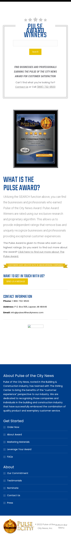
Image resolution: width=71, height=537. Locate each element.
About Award (14, 434)
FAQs (10, 456)
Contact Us (13, 495)
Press (10, 502)
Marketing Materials (18, 442)
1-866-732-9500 (20, 301)
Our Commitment (17, 473)
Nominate (12, 488)
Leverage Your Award (19, 449)
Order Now (13, 427)
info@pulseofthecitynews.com (27, 312)
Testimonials (14, 480)
